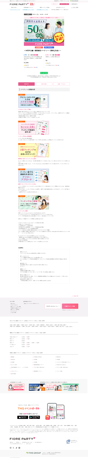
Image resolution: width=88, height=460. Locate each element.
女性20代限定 (13, 373)
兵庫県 (23, 326)
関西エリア (12, 342)
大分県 (67, 326)
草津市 (36, 326)
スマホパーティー (14, 371)
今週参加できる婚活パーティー (16, 308)
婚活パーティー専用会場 (15, 309)
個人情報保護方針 (38, 442)
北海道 (11, 324)
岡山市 (44, 326)
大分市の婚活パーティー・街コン (42, 9)
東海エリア (12, 340)
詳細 (36, 67)
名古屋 (51, 324)
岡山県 (41, 326)
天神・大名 (62, 326)
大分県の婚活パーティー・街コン (28, 9)
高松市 (52, 326)
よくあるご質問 (74, 7)
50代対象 (35, 362)
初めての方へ (14, 7)
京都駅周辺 (18, 326)
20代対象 (35, 359)
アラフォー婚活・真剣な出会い (62, 367)
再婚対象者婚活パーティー (39, 364)
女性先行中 (13, 359)
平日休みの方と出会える (61, 364)
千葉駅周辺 (42, 324)
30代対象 (58, 359)
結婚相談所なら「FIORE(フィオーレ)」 (61, 0)
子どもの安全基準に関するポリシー (16, 443)
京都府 (11, 326)
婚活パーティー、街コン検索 (16, 306)
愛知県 (47, 324)
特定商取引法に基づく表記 (27, 442)
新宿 (34, 324)
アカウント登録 (64, 4)
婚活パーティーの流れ (45, 7)
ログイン (55, 4)
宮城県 (22, 324)
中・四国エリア (13, 344)
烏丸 (14, 326)
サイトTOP (12, 301)
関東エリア (12, 338)
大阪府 (55, 324)
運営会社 (11, 442)
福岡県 (57, 326)
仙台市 (26, 324)
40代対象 (12, 362)
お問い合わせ (74, 4)
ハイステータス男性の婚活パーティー (63, 362)
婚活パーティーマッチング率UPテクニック (31, 303)
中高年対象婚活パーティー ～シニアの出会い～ (19, 368)
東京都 (30, 324)
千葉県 (38, 324)
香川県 (49, 326)
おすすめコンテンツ (60, 7)
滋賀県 (33, 326)
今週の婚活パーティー (28, 7)
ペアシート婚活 (59, 371)
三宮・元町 (28, 326)
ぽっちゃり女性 (14, 364)
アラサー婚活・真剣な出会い (39, 367)
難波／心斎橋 (62, 324)
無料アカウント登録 (69, 306)
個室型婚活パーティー (38, 371)
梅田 (59, 324)
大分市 (70, 326)
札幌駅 (18, 324)
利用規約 (17, 442)
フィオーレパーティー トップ (15, 9)
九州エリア (12, 346)
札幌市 (14, 324)
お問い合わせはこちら (52, 306)
